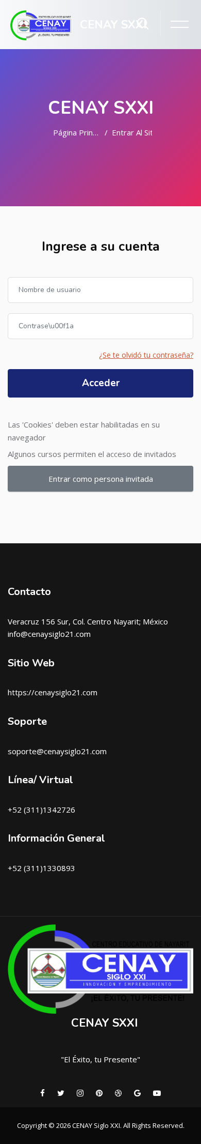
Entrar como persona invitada (100, 479)
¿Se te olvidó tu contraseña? (146, 355)
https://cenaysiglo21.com (52, 692)
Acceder (101, 383)
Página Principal (76, 132)
